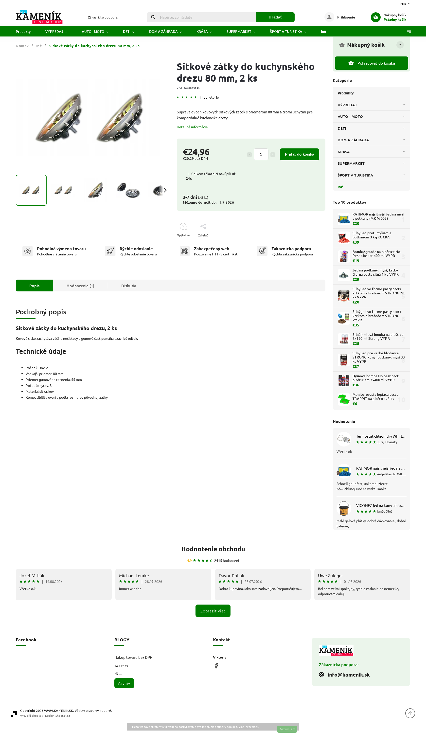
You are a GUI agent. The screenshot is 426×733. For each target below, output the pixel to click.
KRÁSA (344, 151)
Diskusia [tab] (128, 285)
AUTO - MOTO (350, 116)
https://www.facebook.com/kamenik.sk (216, 666)
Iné (340, 186)
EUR (403, 4)
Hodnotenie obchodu (213, 549)
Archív (124, 683)
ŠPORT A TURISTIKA (355, 175)
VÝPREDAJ (347, 104)
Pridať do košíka (299, 154)
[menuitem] (27, 31)
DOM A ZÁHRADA (353, 139)
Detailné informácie (192, 127)
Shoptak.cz (62, 715)
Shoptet (37, 715)
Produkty (346, 92)
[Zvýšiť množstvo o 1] (272, 154)
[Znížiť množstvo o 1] (249, 154)
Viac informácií (248, 727)
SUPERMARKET (351, 163)
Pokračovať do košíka (376, 62)
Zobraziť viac (213, 610)
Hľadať (275, 17)
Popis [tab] (34, 285)
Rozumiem (287, 729)
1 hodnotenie (209, 97)
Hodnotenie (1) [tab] (80, 285)
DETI (342, 128)
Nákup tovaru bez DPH (133, 657)
